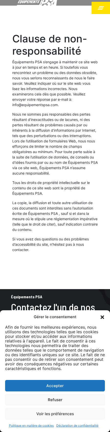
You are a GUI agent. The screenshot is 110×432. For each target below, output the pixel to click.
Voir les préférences (55, 413)
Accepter (55, 385)
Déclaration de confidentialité (77, 425)
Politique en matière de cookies (31, 425)
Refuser (55, 399)
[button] (102, 316)
